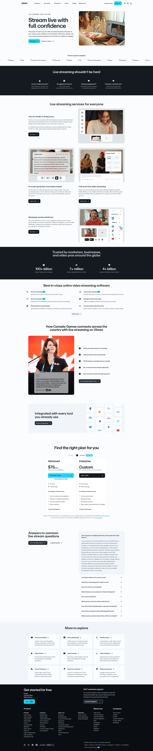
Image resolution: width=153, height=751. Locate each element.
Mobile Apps (43, 715)
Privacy (91, 745)
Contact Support (99, 715)
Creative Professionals (64, 719)
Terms (86, 745)
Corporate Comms (63, 725)
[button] (38, 3)
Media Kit (96, 728)
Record (26, 723)
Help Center (97, 713)
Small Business (62, 717)
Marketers (61, 723)
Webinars (26, 727)
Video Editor (27, 719)
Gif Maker (43, 727)
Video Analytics (28, 735)
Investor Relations (118, 719)
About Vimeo (116, 713)
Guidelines (96, 724)
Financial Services (63, 733)
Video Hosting (28, 717)
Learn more (105, 516)
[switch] (76, 455)
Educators (61, 721)
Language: (43, 745)
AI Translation (44, 731)
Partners (96, 730)
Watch (95, 726)
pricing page (98, 517)
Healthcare (61, 729)
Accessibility (125, 745)
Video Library (27, 729)
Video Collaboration (29, 733)
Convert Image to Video (47, 729)
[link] (108, 3)
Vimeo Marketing (83, 717)
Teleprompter (43, 717)
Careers (115, 715)
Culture (115, 717)
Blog (95, 721)
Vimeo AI (26, 731)
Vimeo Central (82, 715)
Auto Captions (44, 721)
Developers (97, 723)
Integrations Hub (28, 737)
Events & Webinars (99, 719)
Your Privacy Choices (90, 747)
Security (42, 725)
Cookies (117, 745)
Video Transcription (45, 719)
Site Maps (116, 723)
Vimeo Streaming (83, 719)
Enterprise (61, 715)
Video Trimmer (44, 723)
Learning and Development (65, 727)
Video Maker (27, 721)
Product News (117, 721)
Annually (82, 455)
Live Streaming (28, 725)
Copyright (110, 745)
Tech (59, 735)
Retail (60, 731)
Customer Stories (99, 717)
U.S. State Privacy (100, 745)
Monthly (70, 455)
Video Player (27, 715)
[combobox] (50, 745)
